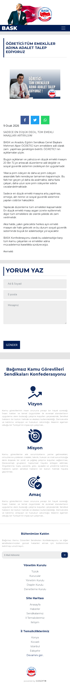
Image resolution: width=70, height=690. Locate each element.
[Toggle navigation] (63, 28)
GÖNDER (12, 345)
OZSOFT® (41, 681)
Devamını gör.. (35, 655)
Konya (35, 637)
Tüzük (35, 571)
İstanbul (35, 646)
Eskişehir (35, 650)
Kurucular (35, 575)
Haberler (35, 609)
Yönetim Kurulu (35, 580)
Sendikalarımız (35, 613)
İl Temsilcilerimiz (35, 617)
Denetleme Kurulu (35, 589)
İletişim (35, 622)
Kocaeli (35, 641)
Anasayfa (35, 604)
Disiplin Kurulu (35, 584)
